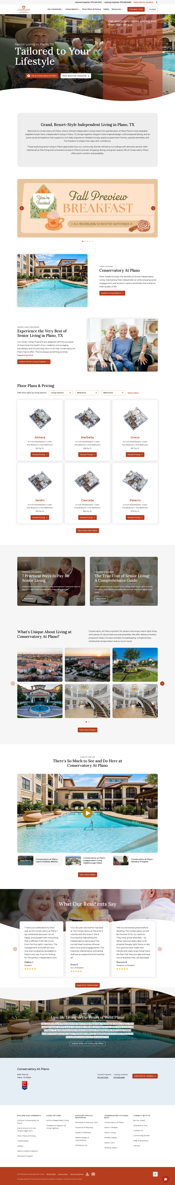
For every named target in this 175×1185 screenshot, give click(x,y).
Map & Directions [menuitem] (140, 1141)
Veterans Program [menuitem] (25, 1156)
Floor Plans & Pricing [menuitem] (26, 1136)
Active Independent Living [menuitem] (57, 1120)
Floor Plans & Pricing (91, 9)
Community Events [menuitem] (141, 1135)
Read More (28, 599)
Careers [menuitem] (136, 1146)
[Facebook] (155, 1174)
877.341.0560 (51, 1174)
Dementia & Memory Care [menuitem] (86, 1122)
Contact (152, 9)
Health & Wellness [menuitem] (83, 1132)
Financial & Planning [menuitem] (84, 1127)
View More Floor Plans (87, 531)
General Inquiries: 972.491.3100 (88, 2)
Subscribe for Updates (143, 2)
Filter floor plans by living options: (32, 393)
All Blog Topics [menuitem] (111, 1148)
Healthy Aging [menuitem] (110, 1138)
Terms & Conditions (76, 1174)
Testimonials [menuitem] (22, 1141)
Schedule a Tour (136, 9)
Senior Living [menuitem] (110, 1132)
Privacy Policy (63, 1174)
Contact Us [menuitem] (138, 1130)
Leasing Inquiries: (117, 2)
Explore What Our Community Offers (87, 1043)
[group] (87, 208)
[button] (22, 208)
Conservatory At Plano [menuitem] (114, 1122)
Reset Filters (133, 393)
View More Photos (88, 730)
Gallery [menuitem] (20, 1146)
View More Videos (87, 875)
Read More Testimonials (87, 985)
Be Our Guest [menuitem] (139, 1120)
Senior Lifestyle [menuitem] (111, 1127)
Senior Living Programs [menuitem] (27, 1151)
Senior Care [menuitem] (109, 1143)
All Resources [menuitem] (81, 1145)
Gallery (106, 9)
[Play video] (87, 813)
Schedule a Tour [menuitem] (140, 1125)
